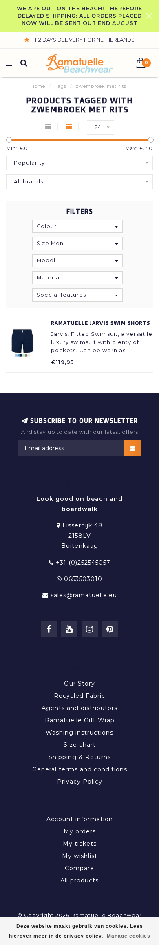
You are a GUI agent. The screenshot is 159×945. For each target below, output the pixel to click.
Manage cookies (128, 936)
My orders (80, 831)
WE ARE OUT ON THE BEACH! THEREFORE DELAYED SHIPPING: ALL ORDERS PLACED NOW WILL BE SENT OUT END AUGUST (79, 15)
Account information (79, 819)
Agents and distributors (79, 708)
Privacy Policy (79, 781)
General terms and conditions (79, 769)
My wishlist (79, 856)
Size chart (80, 744)
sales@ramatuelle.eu (84, 595)
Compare (79, 868)
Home (38, 86)
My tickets (80, 843)
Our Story (79, 683)
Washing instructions (79, 732)
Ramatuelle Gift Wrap (80, 720)
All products (79, 880)
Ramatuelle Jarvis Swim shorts (100, 322)
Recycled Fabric (79, 695)
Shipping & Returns (80, 757)
